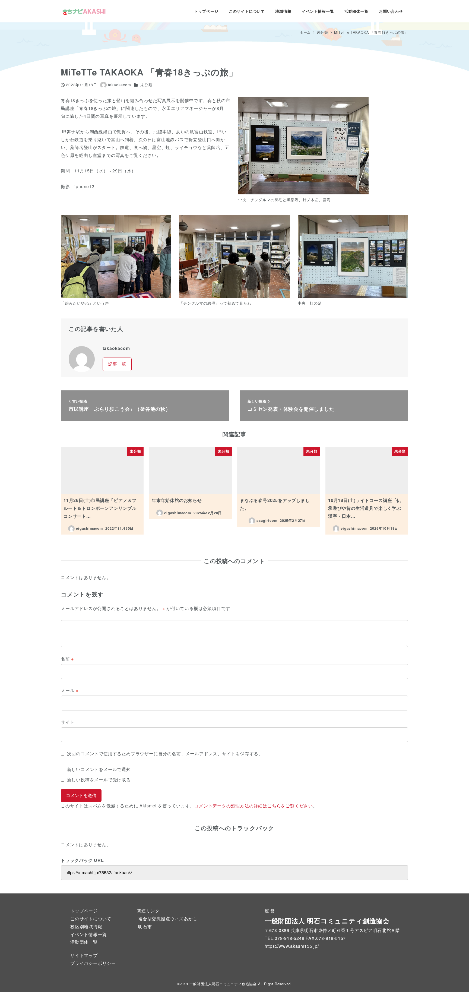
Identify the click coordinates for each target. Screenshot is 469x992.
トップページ (84, 911)
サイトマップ (84, 955)
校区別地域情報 (86, 926)
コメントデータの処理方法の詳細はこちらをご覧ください (253, 806)
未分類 (146, 84)
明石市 (145, 926)
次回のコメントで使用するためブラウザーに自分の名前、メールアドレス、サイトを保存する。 (165, 753)
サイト (67, 722)
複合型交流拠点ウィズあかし (167, 918)
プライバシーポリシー (93, 963)
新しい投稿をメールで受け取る (99, 779)
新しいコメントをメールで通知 (99, 769)
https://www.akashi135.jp (291, 946)
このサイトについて (90, 918)
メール (69, 690)
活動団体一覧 (84, 942)
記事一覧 (117, 364)
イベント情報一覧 (88, 934)
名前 (67, 659)
